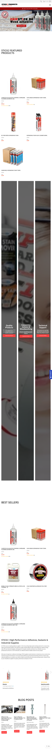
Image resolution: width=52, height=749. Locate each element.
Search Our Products (9, 335)
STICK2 (28, 99)
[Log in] (50, 1)
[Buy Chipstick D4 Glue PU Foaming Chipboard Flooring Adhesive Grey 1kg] (13, 610)
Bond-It (2, 589)
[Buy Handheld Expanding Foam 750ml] (13, 156)
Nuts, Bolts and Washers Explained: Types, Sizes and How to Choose (32, 718)
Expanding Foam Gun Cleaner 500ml (37, 135)
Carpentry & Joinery (26, 336)
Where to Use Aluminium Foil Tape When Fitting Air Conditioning (6, 718)
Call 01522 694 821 (43, 335)
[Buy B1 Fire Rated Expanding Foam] (13, 122)
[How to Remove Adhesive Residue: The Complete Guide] (19, 709)
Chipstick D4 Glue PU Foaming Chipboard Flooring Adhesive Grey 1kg (13, 624)
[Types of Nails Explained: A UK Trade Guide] (45, 709)
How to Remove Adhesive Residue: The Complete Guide (19, 718)
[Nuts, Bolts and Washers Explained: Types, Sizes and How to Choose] (32, 709)
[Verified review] (12, 686)
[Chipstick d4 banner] (26, 20)
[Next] (27, 29)
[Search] (41, 1)
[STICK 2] (9, 5)
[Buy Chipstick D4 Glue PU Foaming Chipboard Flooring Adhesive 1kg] (13, 84)
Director (5, 684)
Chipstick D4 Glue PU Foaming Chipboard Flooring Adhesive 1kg (13, 98)
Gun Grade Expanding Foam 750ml (36, 97)
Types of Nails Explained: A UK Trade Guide (44, 718)
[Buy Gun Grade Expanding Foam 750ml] (39, 84)
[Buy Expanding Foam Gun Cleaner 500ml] (39, 122)
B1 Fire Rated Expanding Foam (9, 135)
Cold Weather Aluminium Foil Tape (37, 586)
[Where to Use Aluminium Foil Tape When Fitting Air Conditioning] (7, 709)
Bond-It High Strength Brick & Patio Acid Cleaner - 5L (13, 587)
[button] (50, 672)
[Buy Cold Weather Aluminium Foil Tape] (39, 572)
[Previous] (24, 29)
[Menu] (50, 5)
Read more (4, 732)
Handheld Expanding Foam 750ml (11, 170)
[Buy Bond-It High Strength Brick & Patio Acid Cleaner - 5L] (13, 572)
